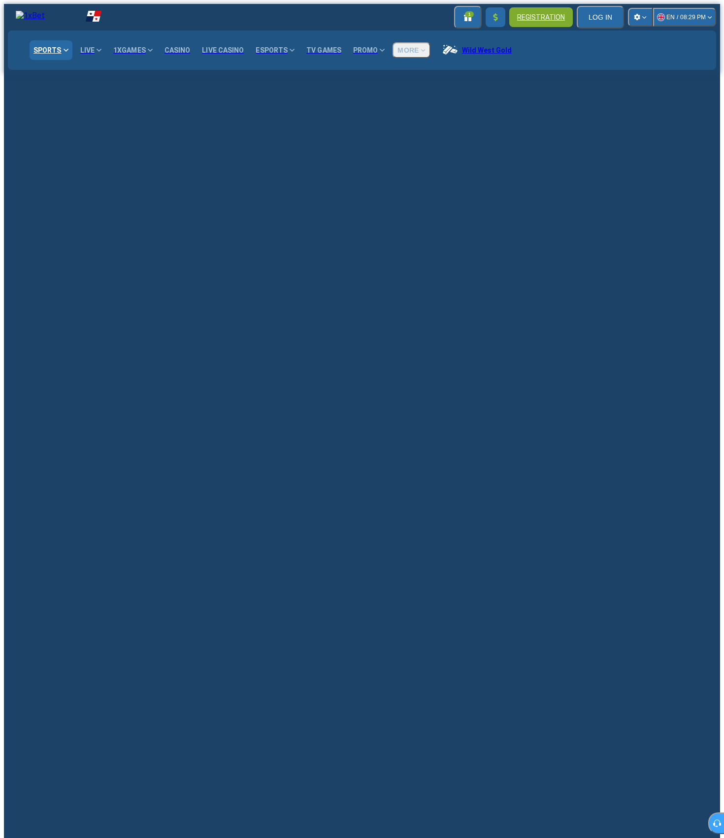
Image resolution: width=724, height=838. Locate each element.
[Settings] (640, 17)
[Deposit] (495, 17)
